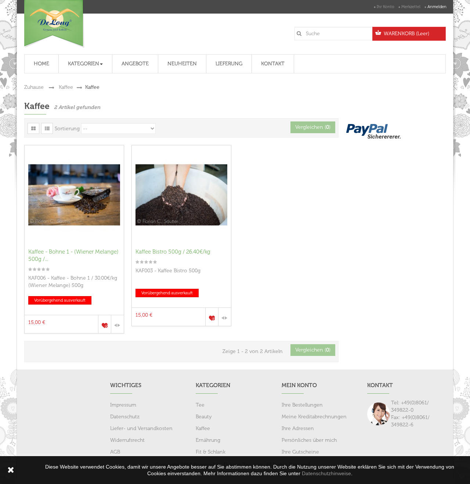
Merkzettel (410, 6)
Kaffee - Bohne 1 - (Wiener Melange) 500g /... (73, 255)
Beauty (204, 417)
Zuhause (34, 87)
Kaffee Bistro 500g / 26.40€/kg (172, 251)
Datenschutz (125, 417)
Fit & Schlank (210, 452)
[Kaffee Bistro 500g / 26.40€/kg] (181, 195)
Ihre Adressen (298, 428)
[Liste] (47, 128)
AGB (115, 452)
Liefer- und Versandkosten (141, 428)
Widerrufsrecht (127, 440)
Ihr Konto (385, 6)
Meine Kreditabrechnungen (314, 417)
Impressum (123, 405)
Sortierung (67, 128)
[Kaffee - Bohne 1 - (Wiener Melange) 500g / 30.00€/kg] (74, 195)
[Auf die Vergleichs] (117, 324)
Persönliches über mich (309, 440)
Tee (200, 405)
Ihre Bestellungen (302, 405)
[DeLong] (54, 24)
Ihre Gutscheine (300, 452)
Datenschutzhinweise (326, 473)
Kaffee (66, 87)
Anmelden (436, 6)
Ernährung (208, 440)
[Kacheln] (33, 128)
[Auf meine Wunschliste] (104, 324)
